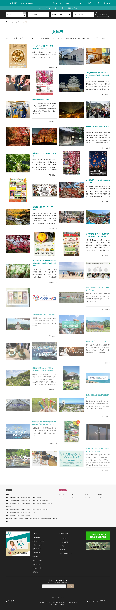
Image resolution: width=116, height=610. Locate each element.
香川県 (17, 515)
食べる (41, 8)
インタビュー (64, 538)
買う (63, 8)
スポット (69, 3)
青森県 (12, 497)
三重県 (12, 509)
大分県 (37, 518)
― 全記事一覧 (37, 552)
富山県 (17, 503)
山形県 (33, 497)
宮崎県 (43, 518)
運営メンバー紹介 (38, 560)
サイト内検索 (36, 537)
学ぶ (73, 494)
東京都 (39, 500)
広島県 (28, 512)
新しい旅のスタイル (66, 553)
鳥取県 (12, 512)
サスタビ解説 (64, 542)
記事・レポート (37, 549)
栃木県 (17, 500)
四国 (7, 515)
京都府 (23, 509)
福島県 (39, 497)
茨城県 (12, 500)
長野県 (39, 503)
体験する (56, 8)
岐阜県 (44, 503)
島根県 (17, 512)
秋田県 (23, 497)
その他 (99, 497)
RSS (13, 600)
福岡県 (15, 518)
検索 (97, 3)
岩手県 (17, 497)
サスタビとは (57, 3)
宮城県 (28, 497)
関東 (7, 500)
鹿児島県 (48, 518)
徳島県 (12, 515)
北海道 (8, 494)
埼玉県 (28, 500)
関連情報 (35, 556)
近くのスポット (72, 8)
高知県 (28, 515)
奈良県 (39, 509)
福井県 (28, 503)
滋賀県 (17, 509)
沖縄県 (55, 518)
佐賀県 (21, 518)
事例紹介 (62, 549)
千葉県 (33, 500)
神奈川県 (45, 500)
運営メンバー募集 (38, 568)
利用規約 (55, 602)
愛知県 (9, 506)
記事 (89, 3)
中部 (7, 503)
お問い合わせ (108, 3)
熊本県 (32, 518)
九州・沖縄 (9, 518)
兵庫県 (33, 509)
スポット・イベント (38, 545)
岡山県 (23, 512)
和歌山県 (45, 509)
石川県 (23, 503)
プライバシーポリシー (45, 602)
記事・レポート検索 (38, 541)
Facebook (11, 600)
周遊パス (61, 494)
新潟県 (12, 503)
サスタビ (95, 601)
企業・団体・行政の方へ (58, 604)
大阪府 (28, 509)
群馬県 (23, 500)
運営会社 (35, 572)
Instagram (6, 600)
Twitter (8, 600)
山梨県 (33, 503)
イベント (80, 3)
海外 (7, 521)
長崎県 (26, 518)
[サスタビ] (11, 3)
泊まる (48, 8)
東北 (7, 497)
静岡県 (50, 503)
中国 (7, 512)
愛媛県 (23, 515)
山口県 (33, 512)
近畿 (7, 509)
